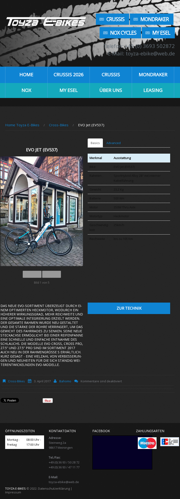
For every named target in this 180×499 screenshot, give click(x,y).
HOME (26, 74)
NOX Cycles (123, 32)
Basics (95, 143)
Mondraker (154, 19)
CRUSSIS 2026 (68, 74)
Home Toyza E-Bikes (22, 125)
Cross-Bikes (58, 125)
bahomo (65, 381)
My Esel (161, 32)
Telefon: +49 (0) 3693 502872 (139, 45)
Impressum (13, 492)
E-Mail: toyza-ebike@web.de (141, 53)
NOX (26, 90)
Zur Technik (129, 308)
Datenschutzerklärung (54, 488)
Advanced (113, 143)
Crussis (115, 19)
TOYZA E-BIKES (15, 488)
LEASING (153, 90)
